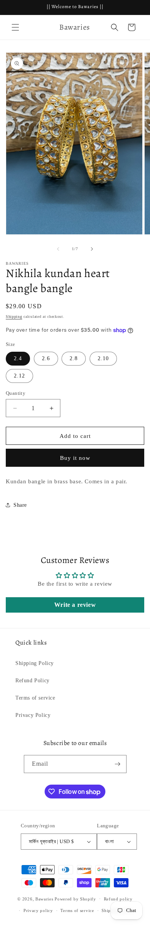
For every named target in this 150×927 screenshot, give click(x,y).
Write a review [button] (75, 604)
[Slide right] (91, 249)
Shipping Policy (34, 663)
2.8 (74, 358)
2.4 (18, 358)
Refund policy (118, 899)
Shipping (14, 316)
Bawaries (44, 898)
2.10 (103, 358)
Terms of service (35, 698)
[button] (15, 27)
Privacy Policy (32, 715)
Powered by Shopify (75, 898)
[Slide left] (58, 249)
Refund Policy (32, 680)
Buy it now (75, 458)
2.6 (46, 358)
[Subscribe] (117, 764)
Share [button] (20, 505)
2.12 (19, 376)
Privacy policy (38, 910)
